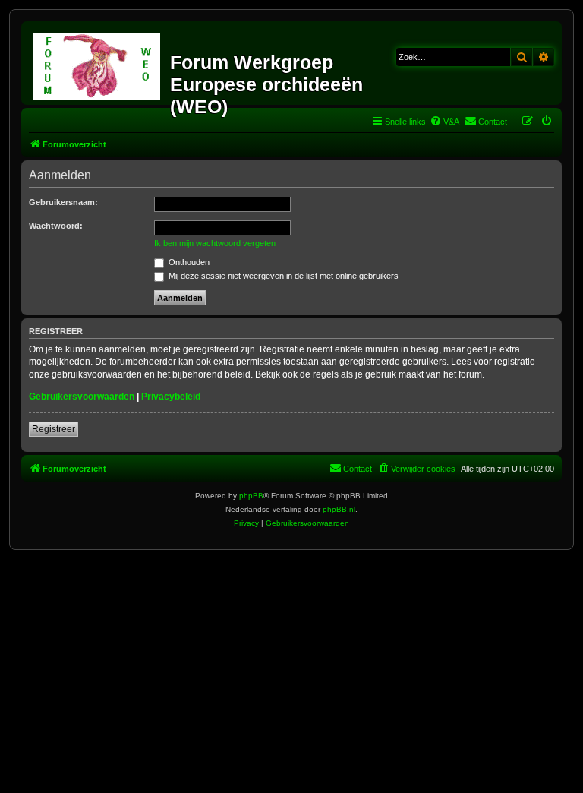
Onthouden (188, 262)
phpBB (251, 495)
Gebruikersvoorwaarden (81, 396)
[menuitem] (444, 121)
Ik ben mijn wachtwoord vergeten (215, 243)
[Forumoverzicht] (97, 63)
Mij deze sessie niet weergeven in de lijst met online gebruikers (282, 275)
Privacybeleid (170, 396)
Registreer (53, 429)
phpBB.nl (339, 509)
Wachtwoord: (56, 225)
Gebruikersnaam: (63, 202)
